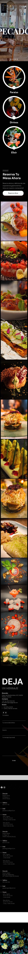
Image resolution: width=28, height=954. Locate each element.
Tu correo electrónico (8, 722)
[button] (25, 8)
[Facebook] (2, 787)
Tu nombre (5, 715)
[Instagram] (4, 787)
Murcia (5, 915)
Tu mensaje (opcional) (8, 737)
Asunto (4, 730)
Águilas (13, 915)
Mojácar (23, 915)
